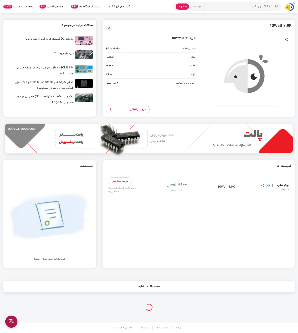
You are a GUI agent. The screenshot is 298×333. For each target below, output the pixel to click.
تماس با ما (162, 327)
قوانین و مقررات (123, 327)
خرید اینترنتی (137, 109)
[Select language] (11, 322)
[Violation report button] (108, 48)
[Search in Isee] (277, 6)
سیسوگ (144, 327)
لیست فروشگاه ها (86, 6)
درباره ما (179, 327)
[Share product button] (109, 28)
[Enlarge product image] (287, 40)
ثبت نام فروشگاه (119, 6)
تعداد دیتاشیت (18, 6)
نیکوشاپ (282, 185)
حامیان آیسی (52, 6)
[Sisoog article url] (50, 42)
